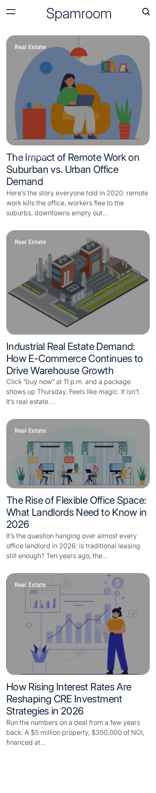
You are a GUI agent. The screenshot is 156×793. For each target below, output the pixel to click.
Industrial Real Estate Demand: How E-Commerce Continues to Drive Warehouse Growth (74, 358)
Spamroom (79, 13)
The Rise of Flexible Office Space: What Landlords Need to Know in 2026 (76, 512)
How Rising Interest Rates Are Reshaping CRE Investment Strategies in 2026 (68, 699)
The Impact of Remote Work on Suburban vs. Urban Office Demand (72, 169)
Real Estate (30, 47)
